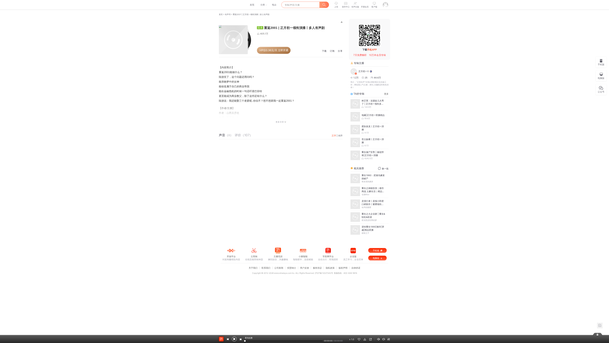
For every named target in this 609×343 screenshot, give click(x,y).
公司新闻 (278, 267)
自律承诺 (355, 267)
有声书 (228, 14)
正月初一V (363, 71)
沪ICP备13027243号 (324, 273)
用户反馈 (304, 267)
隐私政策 (330, 267)
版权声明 (343, 267)
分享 (340, 51)
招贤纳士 (291, 267)
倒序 (340, 135)
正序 (334, 135)
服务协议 (317, 267)
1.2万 (356, 77)
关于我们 (253, 267)
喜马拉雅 (231, 5)
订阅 (332, 51)
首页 (221, 14)
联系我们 (266, 267)
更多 (386, 93)
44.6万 (377, 77)
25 (366, 77)
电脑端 (376, 258)
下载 (324, 51)
